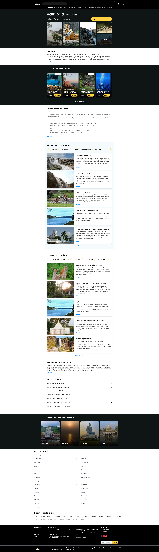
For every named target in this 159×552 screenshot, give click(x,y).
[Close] (92, 271)
